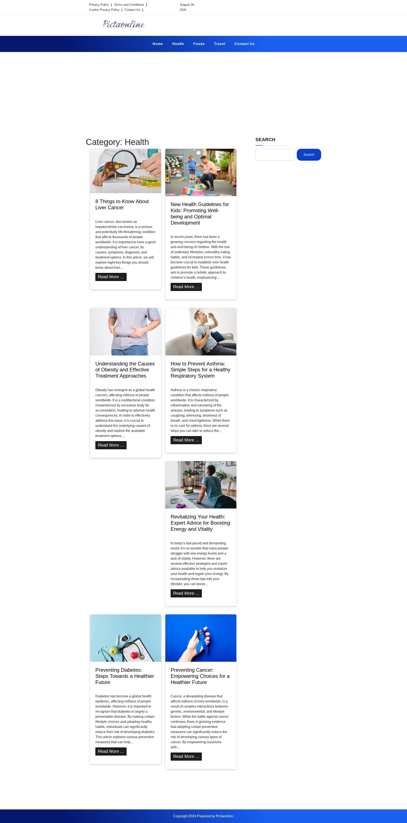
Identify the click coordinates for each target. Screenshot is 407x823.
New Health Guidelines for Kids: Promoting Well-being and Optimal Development (200, 213)
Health (178, 44)
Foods (199, 44)
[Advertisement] (203, 84)
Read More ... (111, 276)
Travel (219, 44)
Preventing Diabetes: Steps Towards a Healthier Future (124, 676)
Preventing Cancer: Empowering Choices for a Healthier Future (200, 676)
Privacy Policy (99, 4)
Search (265, 139)
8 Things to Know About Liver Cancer (122, 204)
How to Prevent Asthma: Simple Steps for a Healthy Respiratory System (200, 370)
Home (158, 44)
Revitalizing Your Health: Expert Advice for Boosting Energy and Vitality (200, 523)
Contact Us (132, 9)
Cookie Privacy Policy (104, 9)
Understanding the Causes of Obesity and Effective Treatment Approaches (125, 370)
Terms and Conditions (129, 4)
